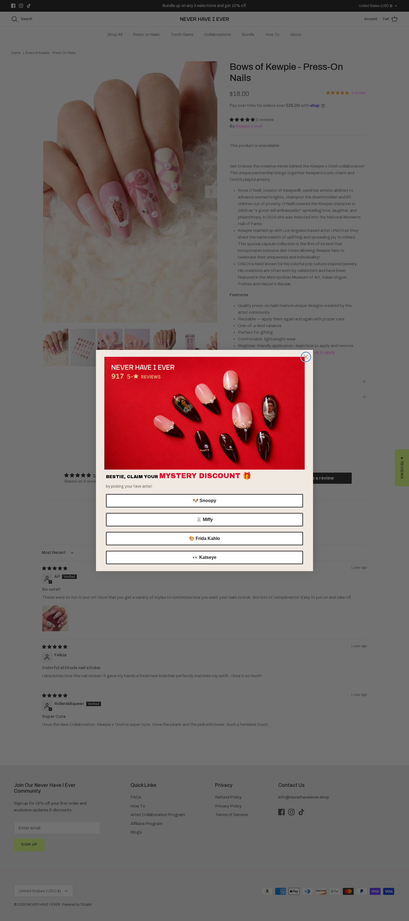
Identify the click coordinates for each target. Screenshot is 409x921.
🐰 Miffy (204, 519)
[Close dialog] (306, 357)
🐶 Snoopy (204, 500)
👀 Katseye (204, 557)
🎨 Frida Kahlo (204, 538)
